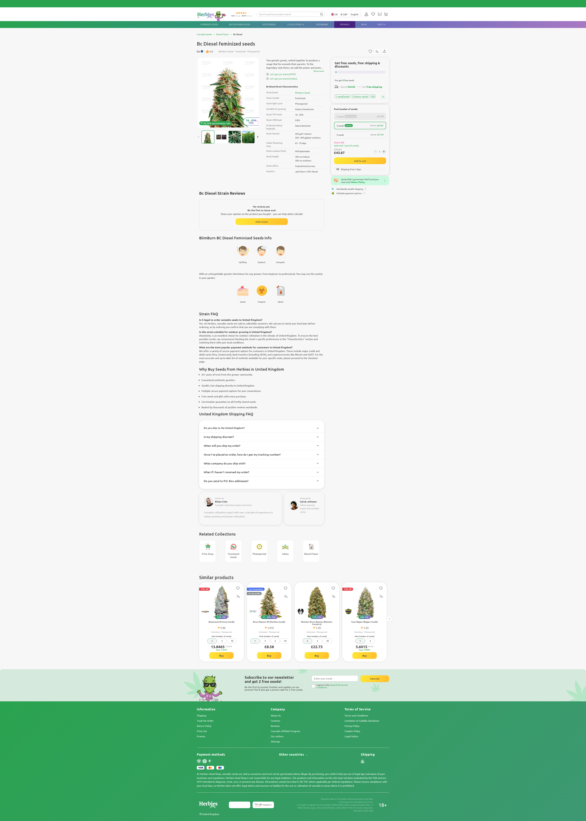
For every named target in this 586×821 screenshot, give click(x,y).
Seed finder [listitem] (268, 24)
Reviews (275, 725)
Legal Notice (351, 736)
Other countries (292, 754)
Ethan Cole (221, 501)
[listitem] (367, 14)
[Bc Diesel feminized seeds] (228, 92)
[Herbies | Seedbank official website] (211, 16)
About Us (276, 715)
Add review (261, 221)
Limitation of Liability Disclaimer (362, 720)
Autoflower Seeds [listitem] (239, 24)
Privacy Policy (352, 725)
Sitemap (275, 741)
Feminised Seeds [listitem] (209, 24)
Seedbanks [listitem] (322, 24)
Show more (318, 71)
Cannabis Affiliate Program (285, 731)
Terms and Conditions (356, 715)
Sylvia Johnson (308, 501)
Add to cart (360, 160)
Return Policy (204, 725)
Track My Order (205, 720)
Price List (202, 731)
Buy (221, 655)
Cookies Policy (352, 731)
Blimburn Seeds (302, 92)
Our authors (277, 736)
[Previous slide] (199, 137)
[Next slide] (257, 137)
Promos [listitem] (344, 24)
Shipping (201, 715)
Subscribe (375, 678)
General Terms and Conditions (332, 685)
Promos (201, 736)
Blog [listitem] (364, 24)
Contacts (275, 720)
